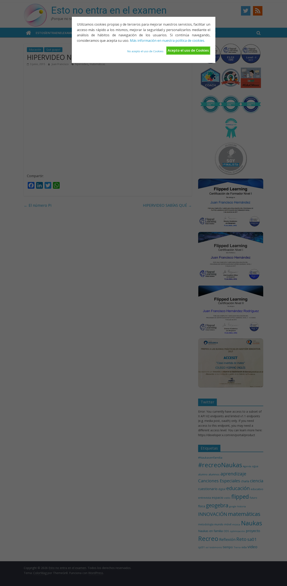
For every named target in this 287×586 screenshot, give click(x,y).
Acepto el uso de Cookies (188, 50)
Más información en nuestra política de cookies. (167, 40)
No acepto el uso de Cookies (145, 51)
